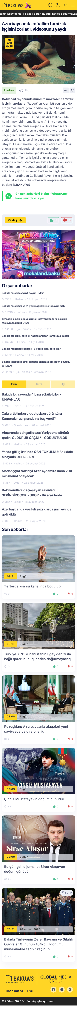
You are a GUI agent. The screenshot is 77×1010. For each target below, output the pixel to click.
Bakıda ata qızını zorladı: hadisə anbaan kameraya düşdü (35, 335)
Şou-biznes (24, 329)
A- (65, 90)
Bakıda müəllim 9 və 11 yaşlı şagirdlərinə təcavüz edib (33, 305)
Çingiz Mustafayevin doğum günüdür (34, 799)
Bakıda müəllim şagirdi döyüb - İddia (23, 292)
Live (30, 991)
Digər (17, 482)
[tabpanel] (38, 457)
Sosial (18, 406)
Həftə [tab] (38, 384)
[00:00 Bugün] (38, 838)
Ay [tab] (63, 384)
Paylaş (12, 220)
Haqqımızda (14, 991)
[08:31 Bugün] (38, 558)
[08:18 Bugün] (38, 626)
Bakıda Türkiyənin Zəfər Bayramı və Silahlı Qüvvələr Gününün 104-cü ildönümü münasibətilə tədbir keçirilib (38, 944)
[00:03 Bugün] (38, 771)
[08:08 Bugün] (38, 698)
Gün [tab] (14, 384)
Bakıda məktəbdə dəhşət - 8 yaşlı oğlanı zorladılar (31, 348)
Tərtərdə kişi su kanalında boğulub (32, 586)
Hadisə (9, 90)
